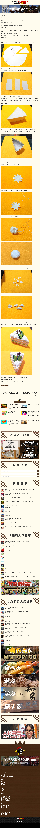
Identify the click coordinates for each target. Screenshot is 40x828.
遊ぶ (3, 788)
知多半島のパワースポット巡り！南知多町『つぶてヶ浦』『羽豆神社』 (16, 627)
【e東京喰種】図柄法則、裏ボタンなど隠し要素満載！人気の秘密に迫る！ (17, 541)
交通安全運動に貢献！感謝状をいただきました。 (13, 518)
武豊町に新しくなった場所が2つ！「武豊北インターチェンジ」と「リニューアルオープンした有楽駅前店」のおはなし (33, 414)
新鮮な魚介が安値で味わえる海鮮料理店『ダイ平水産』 (14, 607)
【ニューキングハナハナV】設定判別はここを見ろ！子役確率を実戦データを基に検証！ (19, 549)
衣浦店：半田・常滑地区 (6, 799)
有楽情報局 (4, 784)
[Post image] (4, 406)
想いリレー (4, 783)
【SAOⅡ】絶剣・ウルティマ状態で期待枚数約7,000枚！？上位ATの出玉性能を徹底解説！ (20, 564)
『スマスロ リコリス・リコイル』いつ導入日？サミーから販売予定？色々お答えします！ (19, 526)
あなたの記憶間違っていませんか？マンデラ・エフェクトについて (16, 560)
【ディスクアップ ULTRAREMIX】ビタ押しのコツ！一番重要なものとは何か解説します (19, 572)
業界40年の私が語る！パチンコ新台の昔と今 (13, 412)
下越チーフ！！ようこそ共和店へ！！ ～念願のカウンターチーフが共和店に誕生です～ (19, 497)
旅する (3, 790)
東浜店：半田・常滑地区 (6, 798)
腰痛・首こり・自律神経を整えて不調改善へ (33, 421)
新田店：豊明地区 (5, 813)
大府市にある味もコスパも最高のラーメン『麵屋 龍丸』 (14, 631)
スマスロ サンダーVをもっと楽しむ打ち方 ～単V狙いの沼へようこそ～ (33, 406)
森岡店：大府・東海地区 (6, 811)
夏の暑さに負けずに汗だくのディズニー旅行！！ (13, 505)
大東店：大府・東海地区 (6, 812)
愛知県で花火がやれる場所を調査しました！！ (12, 568)
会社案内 (3, 781)
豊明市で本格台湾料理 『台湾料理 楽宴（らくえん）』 (13, 643)
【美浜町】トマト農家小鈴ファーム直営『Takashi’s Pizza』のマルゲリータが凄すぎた (19, 489)
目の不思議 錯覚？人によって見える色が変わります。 (14, 553)
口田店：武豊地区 (5, 806)
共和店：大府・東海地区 (6, 809)
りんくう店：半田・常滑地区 (6, 800)
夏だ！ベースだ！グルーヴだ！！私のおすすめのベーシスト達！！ (16, 514)
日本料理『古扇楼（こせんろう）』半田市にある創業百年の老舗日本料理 (17, 635)
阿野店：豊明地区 (5, 814)
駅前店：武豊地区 (5, 808)
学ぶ (3, 789)
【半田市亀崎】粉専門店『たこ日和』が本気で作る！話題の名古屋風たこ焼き (17, 509)
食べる (3, 787)
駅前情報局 (18, 387)
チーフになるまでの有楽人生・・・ (11, 522)
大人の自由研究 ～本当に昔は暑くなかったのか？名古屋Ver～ (15, 556)
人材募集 (3, 782)
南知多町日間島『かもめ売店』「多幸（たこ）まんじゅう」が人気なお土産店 (17, 615)
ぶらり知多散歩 (4, 785)
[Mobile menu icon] (38, 2)
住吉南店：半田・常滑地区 (6, 797)
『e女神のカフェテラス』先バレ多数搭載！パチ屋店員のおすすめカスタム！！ (18, 545)
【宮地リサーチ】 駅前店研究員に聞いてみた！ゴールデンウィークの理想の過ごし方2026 (13, 422)
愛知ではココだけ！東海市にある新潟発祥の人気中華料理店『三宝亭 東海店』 (18, 623)
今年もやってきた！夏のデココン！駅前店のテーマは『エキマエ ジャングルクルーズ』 (13, 406)
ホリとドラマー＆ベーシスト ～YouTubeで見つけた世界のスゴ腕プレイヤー (17, 493)
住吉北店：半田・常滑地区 (6, 796)
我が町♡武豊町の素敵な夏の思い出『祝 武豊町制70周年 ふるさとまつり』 (17, 639)
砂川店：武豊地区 (5, 807)
